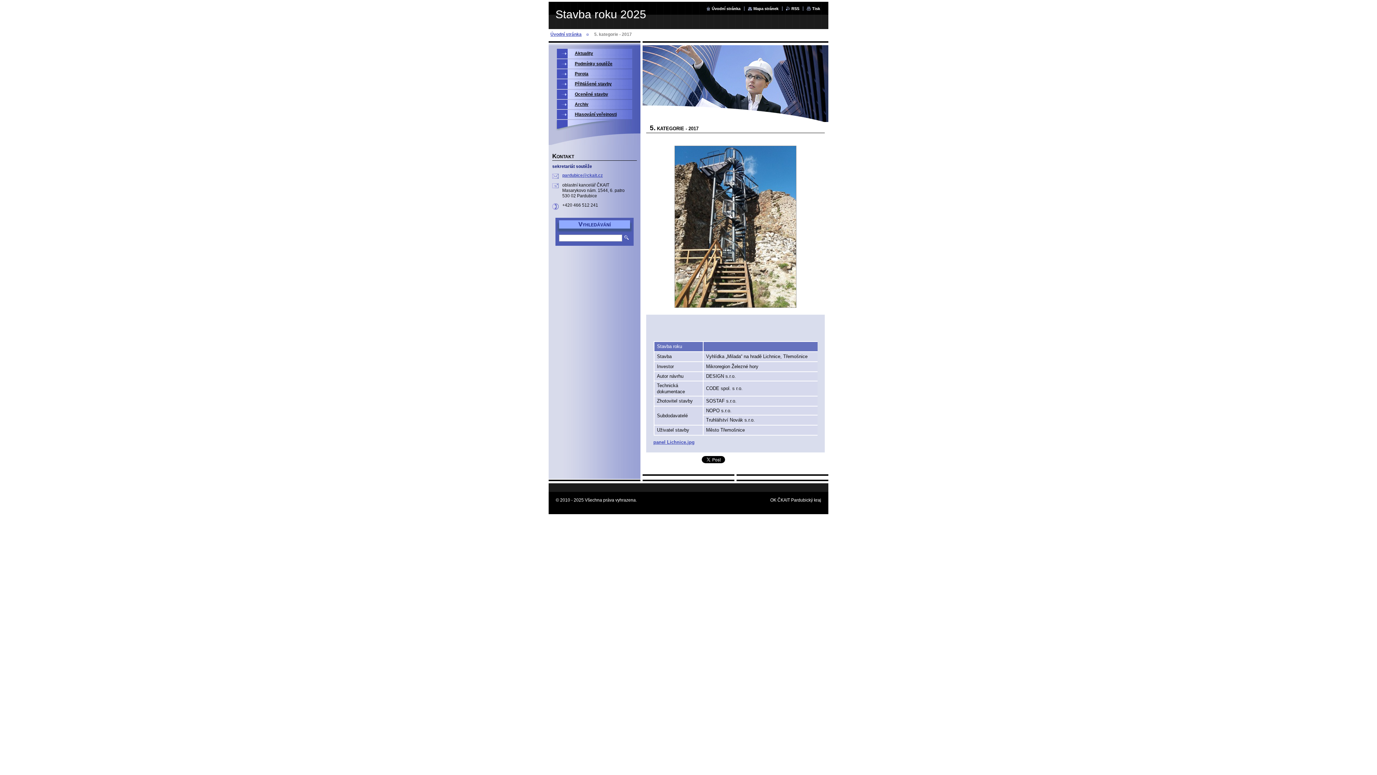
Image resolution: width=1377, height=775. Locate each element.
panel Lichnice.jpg (674, 442)
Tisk (816, 8)
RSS (795, 8)
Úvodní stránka (726, 8)
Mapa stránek (766, 8)
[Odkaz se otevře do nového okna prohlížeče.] (735, 227)
